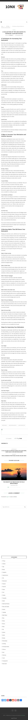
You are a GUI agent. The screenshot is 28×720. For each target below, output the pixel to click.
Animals (3, 563)
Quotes (3, 635)
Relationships (4, 640)
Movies (3, 623)
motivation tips (22, 425)
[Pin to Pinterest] (19, 438)
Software (4, 649)
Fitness (3, 589)
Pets (3, 629)
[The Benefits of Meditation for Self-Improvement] (14, 471)
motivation (4, 425)
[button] (2, 475)
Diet (3, 578)
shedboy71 (11, 35)
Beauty (3, 569)
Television (4, 655)
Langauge (4, 612)
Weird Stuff (4, 663)
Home (2, 26)
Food (3, 592)
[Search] (26, 22)
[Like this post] (15, 438)
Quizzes (3, 632)
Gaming (3, 595)
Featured (3, 583)
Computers (4, 572)
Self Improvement (5, 646)
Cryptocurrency (5, 575)
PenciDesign (23, 715)
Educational (4, 580)
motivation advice (12, 425)
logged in (8, 496)
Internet (3, 609)
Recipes (3, 638)
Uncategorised (4, 660)
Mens (3, 618)
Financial (4, 586)
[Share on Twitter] (18, 438)
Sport (3, 652)
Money (3, 620)
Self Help (7, 26)
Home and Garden (5, 606)
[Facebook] (12, 710)
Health (3, 600)
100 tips (3, 560)
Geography (4, 598)
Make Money (4, 615)
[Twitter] (15, 710)
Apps (3, 566)
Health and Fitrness (5, 603)
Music (3, 626)
